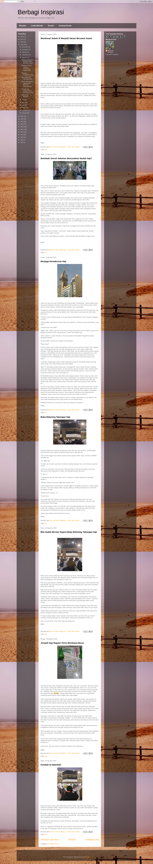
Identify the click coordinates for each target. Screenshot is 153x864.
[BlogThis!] (86, 147)
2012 (22, 142)
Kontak (51, 26)
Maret (24, 107)
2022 (22, 116)
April (23, 105)
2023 (22, 44)
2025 (22, 39)
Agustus (24, 57)
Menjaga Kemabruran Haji (53, 261)
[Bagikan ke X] (88, 147)
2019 (22, 124)
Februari (24, 110)
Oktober (24, 52)
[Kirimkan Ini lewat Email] (84, 147)
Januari (24, 113)
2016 (22, 132)
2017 (22, 129)
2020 (22, 121)
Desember (25, 47)
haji (46, 149)
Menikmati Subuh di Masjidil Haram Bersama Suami (66, 38)
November (25, 49)
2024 (22, 42)
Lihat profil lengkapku (112, 54)
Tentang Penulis (65, 26)
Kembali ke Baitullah (51, 765)
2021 (22, 119)
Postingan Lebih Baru (49, 840)
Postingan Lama (92, 840)
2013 (22, 140)
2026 (22, 37)
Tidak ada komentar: (73, 147)
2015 (22, 134)
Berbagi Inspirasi (41, 12)
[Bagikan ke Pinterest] (92, 147)
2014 (22, 137)
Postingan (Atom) (53, 844)
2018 (22, 127)
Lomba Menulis (37, 26)
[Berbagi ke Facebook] (90, 147)
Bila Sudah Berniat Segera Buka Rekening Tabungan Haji (69, 532)
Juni (23, 100)
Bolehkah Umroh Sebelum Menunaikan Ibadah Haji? (66, 158)
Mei (23, 102)
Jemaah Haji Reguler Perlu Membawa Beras (62, 643)
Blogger (87, 857)
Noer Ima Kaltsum (111, 51)
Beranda (22, 26)
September (25, 55)
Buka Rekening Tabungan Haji (55, 417)
